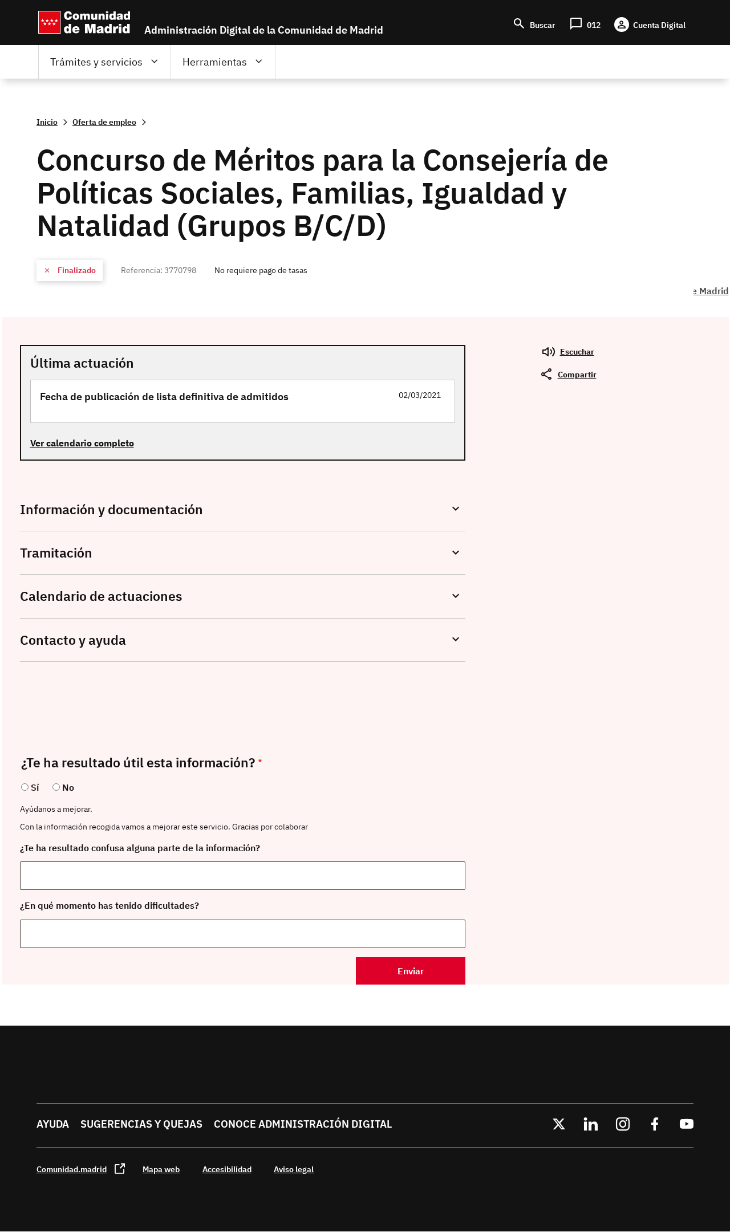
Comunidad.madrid (71, 1169)
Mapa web (161, 1169)
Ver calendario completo (82, 443)
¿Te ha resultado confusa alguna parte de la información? (140, 847)
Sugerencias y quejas (141, 1124)
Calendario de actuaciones (101, 596)
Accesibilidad (227, 1169)
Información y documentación (111, 509)
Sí (35, 787)
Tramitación (56, 552)
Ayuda (52, 1124)
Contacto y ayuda (73, 640)
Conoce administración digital (303, 1124)
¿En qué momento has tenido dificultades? (109, 905)
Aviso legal (294, 1169)
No (68, 787)
